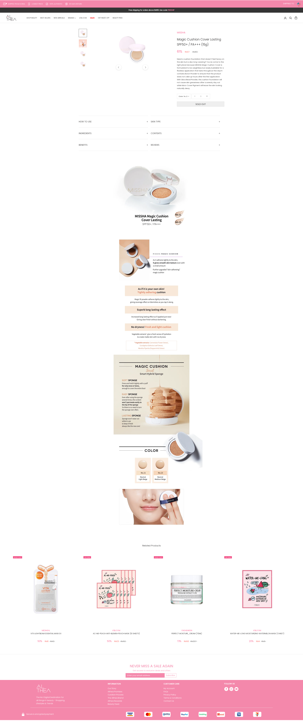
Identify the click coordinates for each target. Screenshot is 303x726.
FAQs (166, 691)
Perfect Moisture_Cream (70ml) (187, 633)
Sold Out (201, 104)
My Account (169, 688)
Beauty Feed (113, 704)
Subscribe (170, 675)
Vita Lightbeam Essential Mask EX (46, 633)
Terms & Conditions (173, 698)
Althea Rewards (115, 701)
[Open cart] (296, 17)
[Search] (290, 18)
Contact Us (169, 701)
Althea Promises (115, 691)
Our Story (112, 688)
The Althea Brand (115, 698)
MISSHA (181, 32)
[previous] (118, 67)
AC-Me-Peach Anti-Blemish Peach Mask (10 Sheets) (116, 633)
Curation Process (115, 694)
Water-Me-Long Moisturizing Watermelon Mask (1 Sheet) (257, 633)
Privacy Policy (170, 694)
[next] (145, 67)
